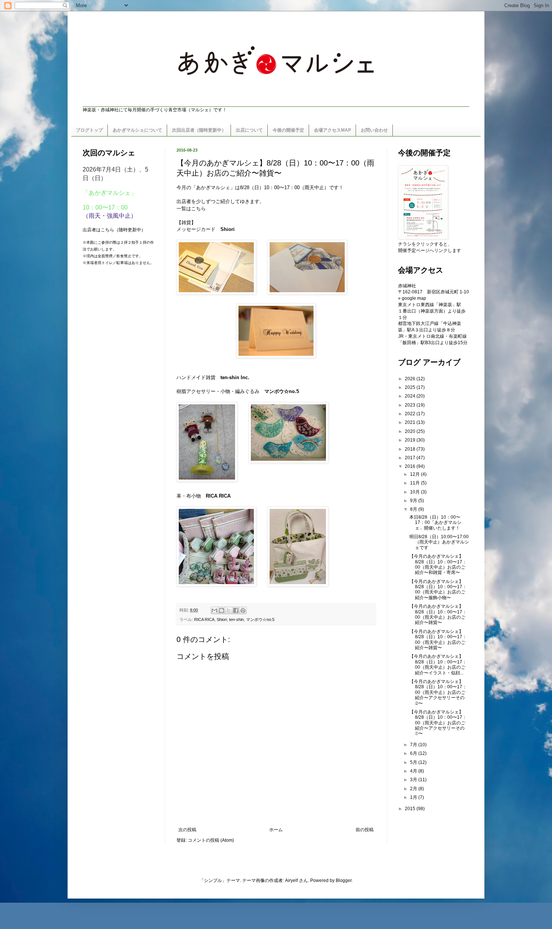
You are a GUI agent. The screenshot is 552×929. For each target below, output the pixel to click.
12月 (415, 474)
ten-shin (236, 619)
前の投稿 (365, 829)
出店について (249, 130)
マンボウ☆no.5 (260, 619)
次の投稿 (187, 829)
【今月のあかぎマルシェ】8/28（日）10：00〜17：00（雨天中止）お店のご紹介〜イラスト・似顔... (438, 664)
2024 (410, 396)
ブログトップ (89, 130)
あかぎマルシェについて (137, 130)
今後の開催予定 (288, 130)
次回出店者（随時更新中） (199, 130)
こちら (198, 208)
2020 (410, 431)
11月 (415, 483)
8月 (414, 509)
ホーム (276, 829)
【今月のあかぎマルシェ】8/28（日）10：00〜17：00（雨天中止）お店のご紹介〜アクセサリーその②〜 (438, 692)
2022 (410, 413)
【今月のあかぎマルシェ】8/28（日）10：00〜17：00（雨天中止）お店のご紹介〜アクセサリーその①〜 (438, 722)
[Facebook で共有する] (236, 610)
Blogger (343, 880)
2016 (410, 466)
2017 (410, 457)
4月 (414, 771)
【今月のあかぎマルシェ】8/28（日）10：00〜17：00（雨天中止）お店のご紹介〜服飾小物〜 (438, 589)
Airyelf (291, 880)
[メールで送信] (214, 610)
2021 (410, 422)
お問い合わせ (374, 130)
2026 (410, 378)
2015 (410, 808)
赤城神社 (407, 285)
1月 (414, 797)
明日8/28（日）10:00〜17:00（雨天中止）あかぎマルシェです (439, 542)
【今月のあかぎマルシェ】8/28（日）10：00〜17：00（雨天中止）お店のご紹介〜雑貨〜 (438, 614)
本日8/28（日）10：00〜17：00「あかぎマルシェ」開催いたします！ (435, 523)
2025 (410, 387)
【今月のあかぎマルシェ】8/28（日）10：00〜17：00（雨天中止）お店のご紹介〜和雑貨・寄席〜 (438, 564)
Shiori (227, 229)
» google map (412, 298)
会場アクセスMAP (332, 130)
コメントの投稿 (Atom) (211, 840)
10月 (415, 492)
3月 (414, 779)
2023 (410, 405)
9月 (414, 500)
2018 (410, 449)
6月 (414, 753)
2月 (414, 788)
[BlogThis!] (221, 610)
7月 (414, 744)
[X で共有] (228, 610)
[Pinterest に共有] (243, 610)
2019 (410, 440)
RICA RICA (218, 496)
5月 (414, 762)
